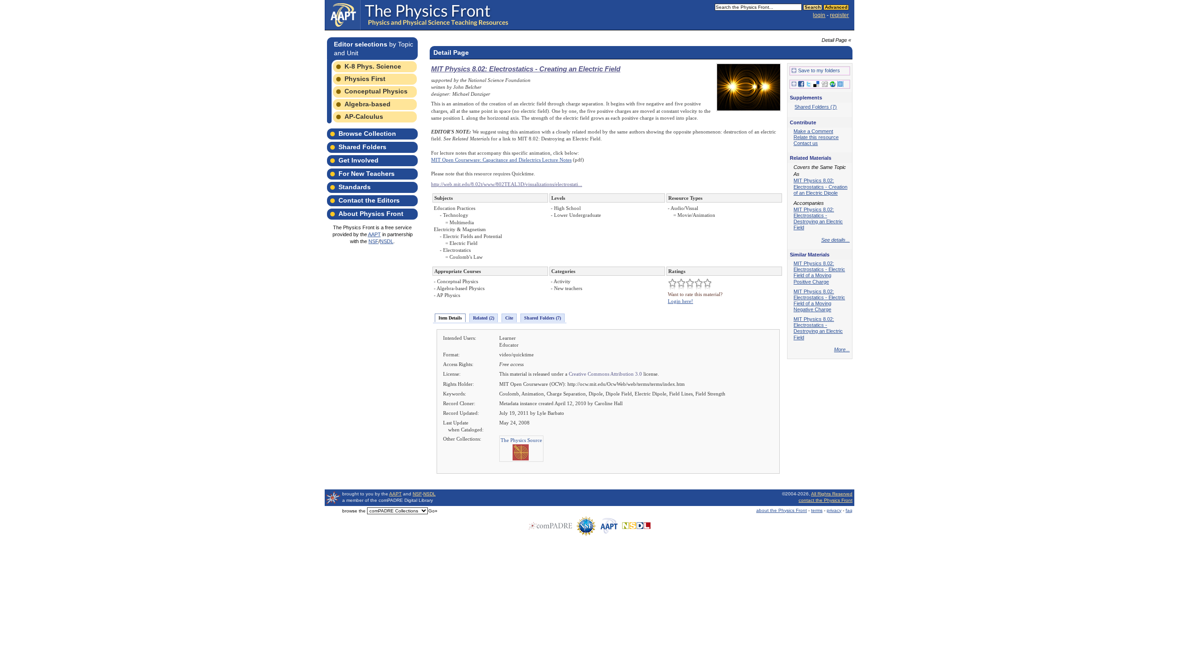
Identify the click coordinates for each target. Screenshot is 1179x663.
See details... (835, 240)
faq (849, 510)
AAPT (374, 234)
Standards (355, 187)
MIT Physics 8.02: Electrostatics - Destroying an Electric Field (818, 218)
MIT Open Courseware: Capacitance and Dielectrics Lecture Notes (501, 160)
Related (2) (483, 317)
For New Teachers (367, 173)
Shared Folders (362, 147)
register (839, 15)
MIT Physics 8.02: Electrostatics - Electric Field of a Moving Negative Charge (819, 300)
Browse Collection (367, 133)
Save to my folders (819, 70)
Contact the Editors (369, 200)
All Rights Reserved (831, 493)
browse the (354, 510)
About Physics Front (371, 213)
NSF (373, 241)
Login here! (680, 301)
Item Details (450, 317)
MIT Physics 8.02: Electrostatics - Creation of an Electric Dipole (820, 186)
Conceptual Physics (376, 91)
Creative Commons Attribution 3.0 (605, 374)
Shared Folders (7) (542, 317)
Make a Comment (813, 131)
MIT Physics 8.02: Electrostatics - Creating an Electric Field (525, 69)
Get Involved (359, 160)
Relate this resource (816, 137)
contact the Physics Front (825, 500)
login (819, 15)
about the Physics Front (781, 510)
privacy (834, 510)
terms (817, 510)
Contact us (806, 143)
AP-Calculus (363, 116)
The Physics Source (521, 440)
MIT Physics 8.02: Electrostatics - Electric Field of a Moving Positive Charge (819, 272)
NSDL (386, 241)
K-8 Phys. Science (372, 66)
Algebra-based (367, 104)
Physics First (364, 78)
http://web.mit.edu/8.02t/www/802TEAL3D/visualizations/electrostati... (506, 184)
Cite (509, 317)
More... (842, 349)
